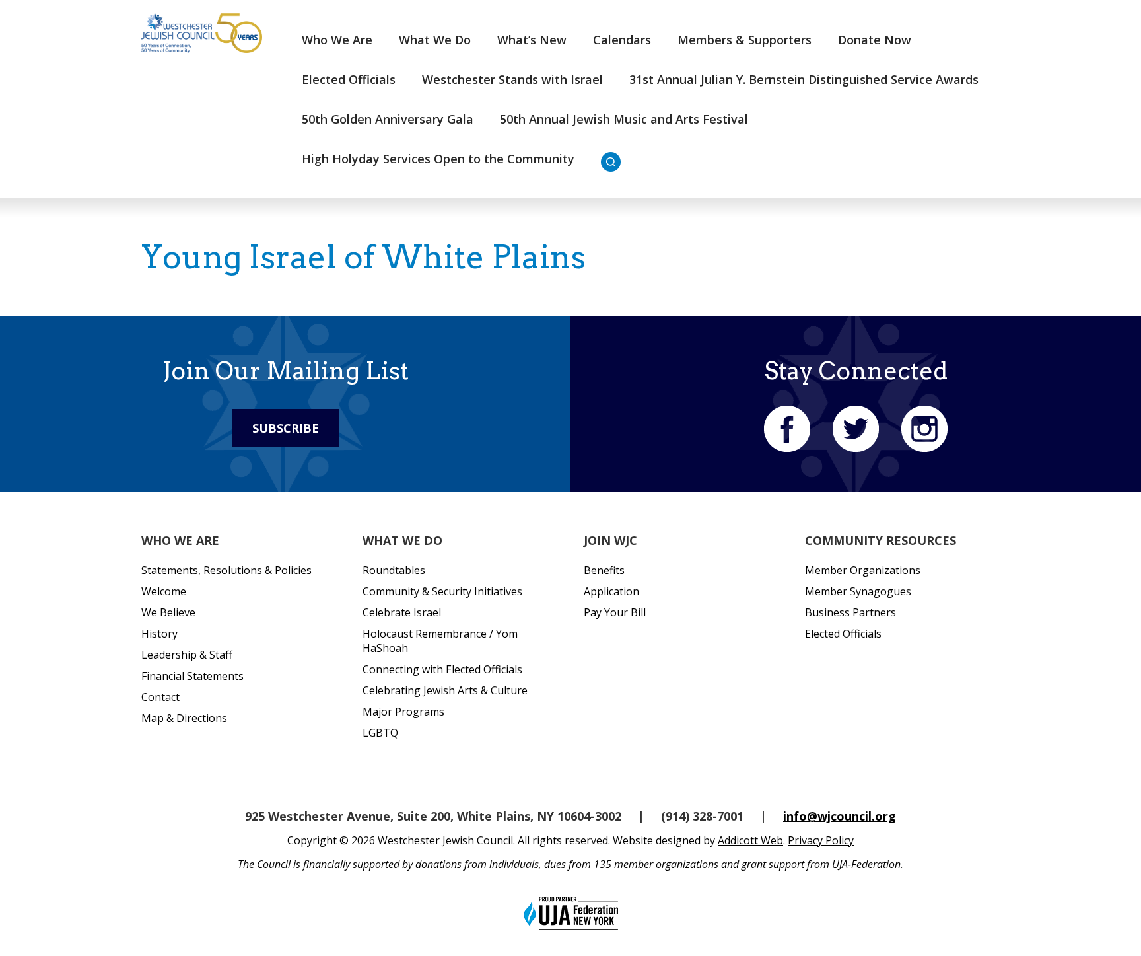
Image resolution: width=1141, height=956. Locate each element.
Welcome (163, 591)
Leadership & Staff (186, 654)
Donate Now (874, 40)
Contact (160, 697)
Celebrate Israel (402, 612)
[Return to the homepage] (201, 33)
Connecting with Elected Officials (442, 669)
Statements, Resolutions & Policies (226, 570)
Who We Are (337, 40)
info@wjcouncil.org (839, 816)
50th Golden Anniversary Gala (387, 119)
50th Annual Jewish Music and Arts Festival (624, 119)
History (159, 633)
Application (611, 591)
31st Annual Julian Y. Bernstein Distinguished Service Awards (804, 79)
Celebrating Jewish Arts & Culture (445, 690)
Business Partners (850, 612)
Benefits (604, 570)
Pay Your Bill (615, 612)
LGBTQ (380, 732)
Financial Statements (192, 676)
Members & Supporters (744, 40)
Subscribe (285, 428)
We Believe (168, 612)
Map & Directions (184, 718)
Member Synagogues (858, 591)
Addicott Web (750, 840)
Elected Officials (349, 79)
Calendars (622, 40)
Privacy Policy (821, 840)
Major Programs (403, 711)
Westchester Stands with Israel (512, 79)
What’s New (532, 40)
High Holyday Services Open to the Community (438, 158)
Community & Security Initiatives (442, 591)
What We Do (435, 40)
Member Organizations (862, 570)
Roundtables (394, 570)
